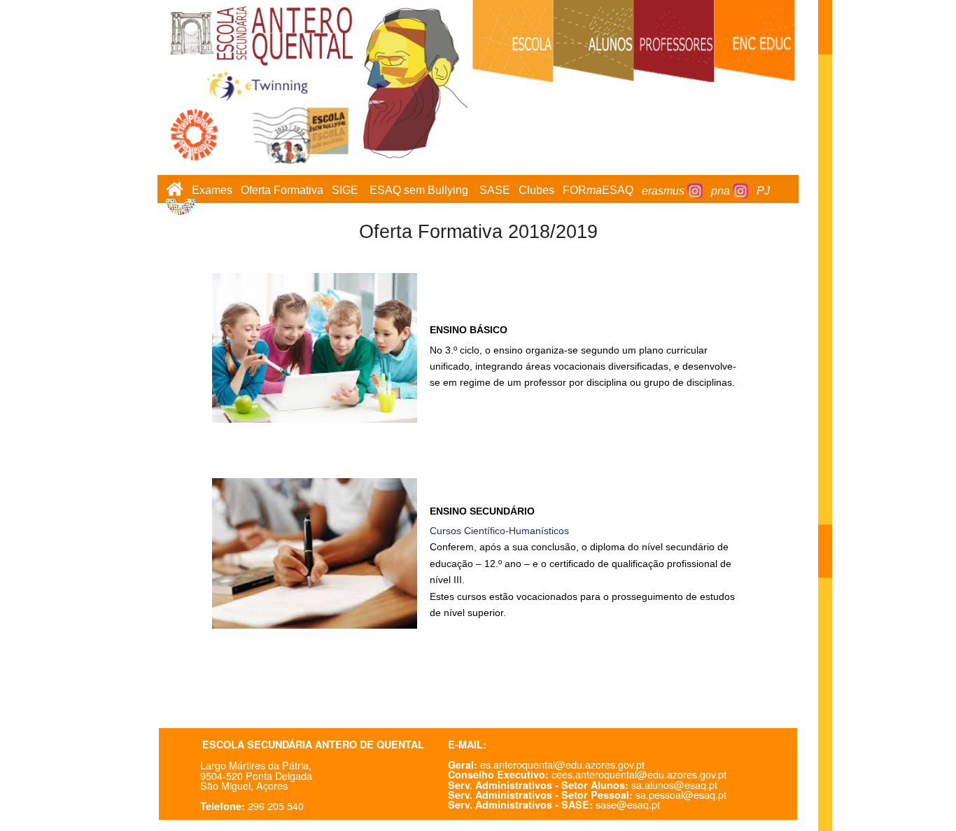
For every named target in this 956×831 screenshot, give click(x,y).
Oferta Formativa (282, 191)
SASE (494, 191)
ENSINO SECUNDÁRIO (482, 511)
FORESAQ (598, 191)
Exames (212, 191)
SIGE (345, 191)
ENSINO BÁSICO (468, 329)
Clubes (536, 191)
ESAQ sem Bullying (419, 191)
